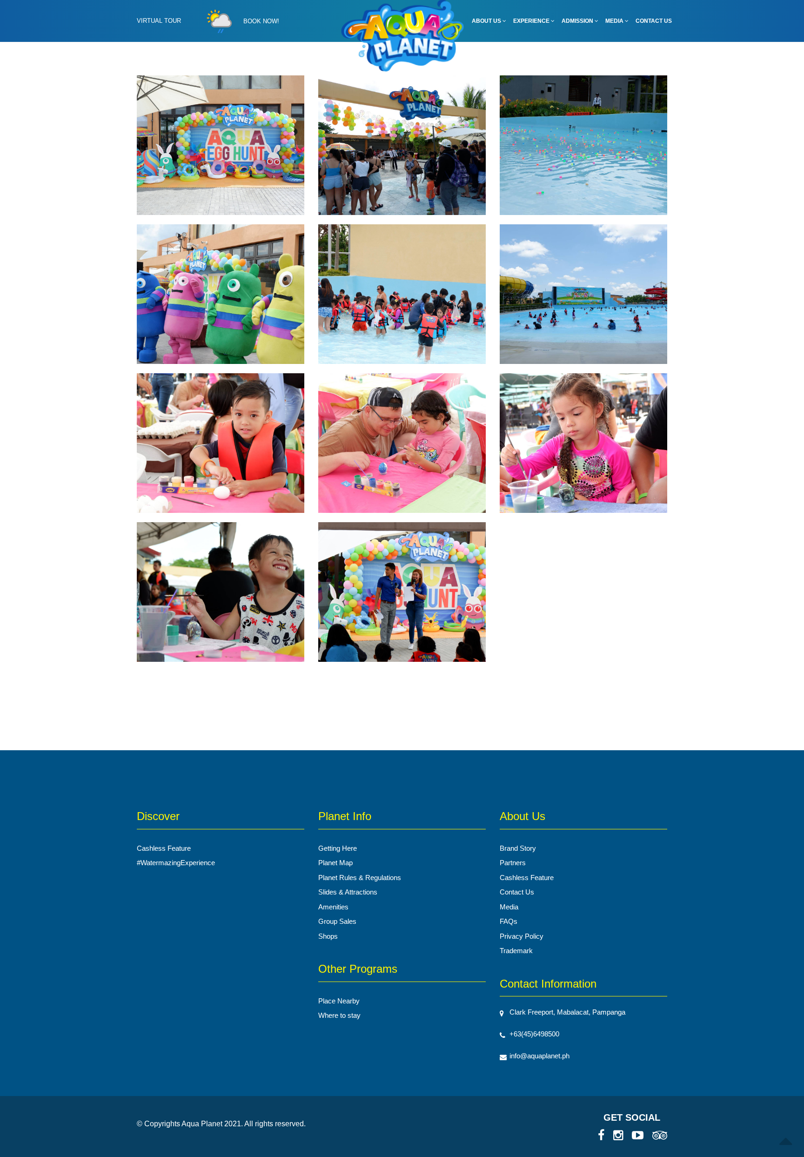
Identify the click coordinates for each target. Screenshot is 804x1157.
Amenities (333, 907)
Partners (513, 863)
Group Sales (337, 921)
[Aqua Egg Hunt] (220, 149)
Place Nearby (339, 1001)
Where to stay (339, 1015)
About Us (487, 21)
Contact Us (654, 21)
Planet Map (335, 863)
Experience (532, 21)
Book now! (261, 21)
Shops (328, 936)
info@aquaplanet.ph (539, 1056)
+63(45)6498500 (534, 1034)
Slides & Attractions (347, 892)
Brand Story (518, 848)
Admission (578, 21)
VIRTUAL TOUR (159, 20)
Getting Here (337, 848)
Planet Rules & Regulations (359, 877)
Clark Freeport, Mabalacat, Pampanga (567, 1012)
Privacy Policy (521, 936)
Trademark (516, 951)
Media (615, 21)
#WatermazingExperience (176, 863)
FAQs (508, 921)
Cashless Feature (164, 848)
